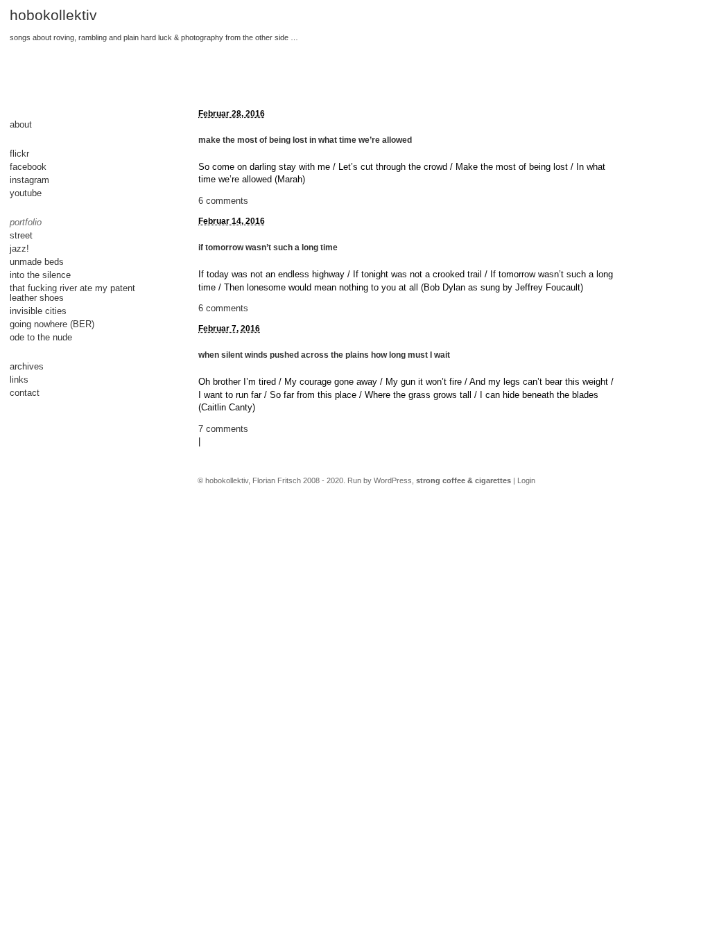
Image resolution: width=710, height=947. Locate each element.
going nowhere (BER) (52, 324)
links (19, 379)
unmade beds (37, 262)
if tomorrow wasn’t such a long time (268, 247)
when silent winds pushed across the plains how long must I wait (324, 355)
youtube (26, 193)
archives (27, 366)
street (21, 235)
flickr (19, 153)
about (21, 124)
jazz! (19, 248)
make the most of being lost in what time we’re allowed (305, 140)
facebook (28, 167)
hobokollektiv (53, 15)
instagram (29, 180)
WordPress (393, 480)
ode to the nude (41, 337)
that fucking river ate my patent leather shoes (72, 293)
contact (25, 393)
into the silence (40, 275)
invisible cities (38, 311)
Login (526, 480)
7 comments (223, 429)
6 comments (223, 201)
